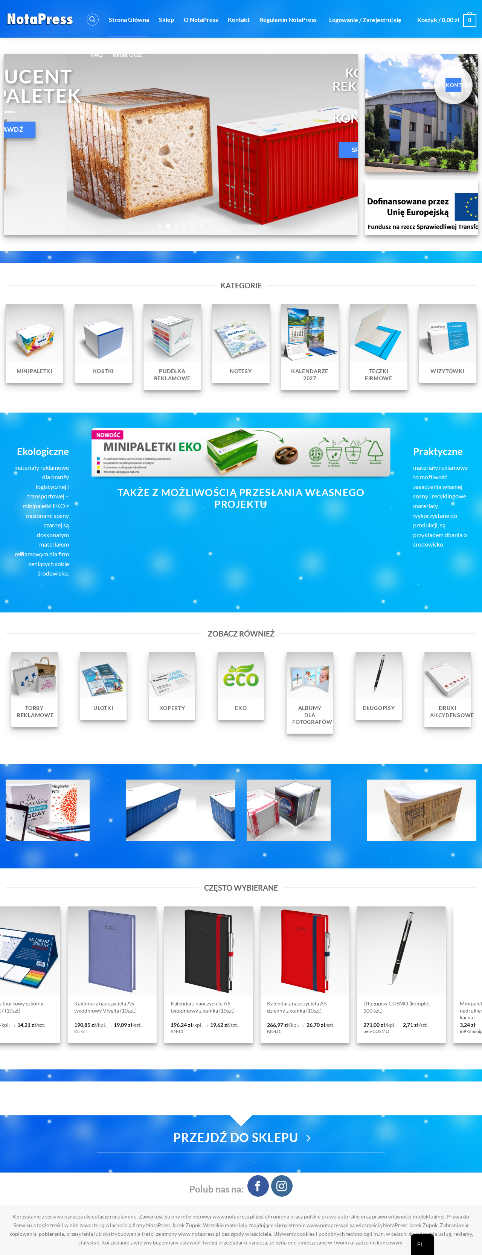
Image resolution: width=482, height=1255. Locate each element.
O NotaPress (201, 19)
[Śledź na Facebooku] (258, 1186)
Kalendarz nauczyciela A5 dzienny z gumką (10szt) (90, 1007)
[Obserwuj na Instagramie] (282, 1186)
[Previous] (20, 144)
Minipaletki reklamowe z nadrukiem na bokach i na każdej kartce (291, 1010)
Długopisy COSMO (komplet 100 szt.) (190, 1007)
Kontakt (239, 19)
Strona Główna (129, 19)
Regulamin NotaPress (288, 19)
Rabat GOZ (127, 54)
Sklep (166, 19)
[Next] (341, 144)
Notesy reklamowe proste (380, 1004)
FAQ (97, 54)
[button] (93, 20)
